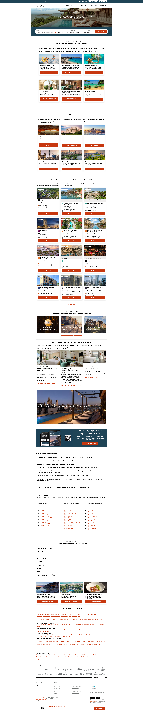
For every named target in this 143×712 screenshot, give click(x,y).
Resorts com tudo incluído (62, 619)
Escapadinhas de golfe (74, 616)
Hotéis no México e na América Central (93, 634)
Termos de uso (93, 688)
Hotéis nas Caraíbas (41, 634)
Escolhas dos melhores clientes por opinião (47, 639)
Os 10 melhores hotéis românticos (65, 639)
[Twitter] (40, 685)
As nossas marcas (93, 5)
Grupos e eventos (83, 5)
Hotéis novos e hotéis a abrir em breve (74, 614)
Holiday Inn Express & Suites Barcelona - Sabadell (47, 288)
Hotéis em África (66, 636)
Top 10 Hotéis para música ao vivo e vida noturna (58, 642)
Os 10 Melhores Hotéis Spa (73, 645)
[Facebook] (37, 685)
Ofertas (75, 5)
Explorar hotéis (57, 686)
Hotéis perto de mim (42, 629)
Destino (37, 30)
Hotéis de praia (40, 619)
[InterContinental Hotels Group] (40, 5)
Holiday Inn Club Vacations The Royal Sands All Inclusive (94, 231)
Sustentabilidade (75, 689)
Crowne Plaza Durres (45, 230)
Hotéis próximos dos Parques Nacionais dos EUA (58, 624)
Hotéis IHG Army (75, 688)
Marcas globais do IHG (58, 688)
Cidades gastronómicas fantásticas (45, 614)
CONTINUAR (99, 708)
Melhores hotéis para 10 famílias (68, 641)
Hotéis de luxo (50, 629)
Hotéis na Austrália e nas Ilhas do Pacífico (73, 634)
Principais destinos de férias (61, 629)
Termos (58, 709)
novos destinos (52, 183)
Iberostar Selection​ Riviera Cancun (72, 260)
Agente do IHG (57, 693)
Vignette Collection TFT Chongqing (72, 287)
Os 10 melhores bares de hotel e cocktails (84, 639)
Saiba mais (93, 701)
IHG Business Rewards (76, 684)
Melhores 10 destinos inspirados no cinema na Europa (63, 406)
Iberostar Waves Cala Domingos (95, 203)
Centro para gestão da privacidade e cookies (97, 690)
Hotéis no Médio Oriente (55, 636)
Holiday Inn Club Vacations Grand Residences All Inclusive (48, 258)
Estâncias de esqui (47, 616)
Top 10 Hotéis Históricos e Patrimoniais (78, 644)
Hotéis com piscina (88, 614)
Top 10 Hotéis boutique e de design (88, 645)
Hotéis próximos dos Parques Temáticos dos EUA (82, 624)
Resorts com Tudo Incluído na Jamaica (51, 621)
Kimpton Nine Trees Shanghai (47, 200)
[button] (103, 1)
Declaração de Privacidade (58, 710)
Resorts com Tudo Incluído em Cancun (78, 619)
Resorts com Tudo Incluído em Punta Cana (71, 621)
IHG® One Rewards (103, 5)
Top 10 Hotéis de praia (54, 641)
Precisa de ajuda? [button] (42, 1)
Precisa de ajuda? (57, 695)
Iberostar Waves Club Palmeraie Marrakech (71, 204)
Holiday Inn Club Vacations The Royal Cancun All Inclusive (71, 231)
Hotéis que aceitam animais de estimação (89, 629)
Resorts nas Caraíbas (50, 619)
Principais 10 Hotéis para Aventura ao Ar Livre (81, 642)
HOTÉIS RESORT (56, 616)
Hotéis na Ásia (59, 634)
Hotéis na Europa (51, 634)
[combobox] (45, 32)
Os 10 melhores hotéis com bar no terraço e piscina (54, 645)
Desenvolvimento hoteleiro (59, 690)
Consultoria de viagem (76, 686)
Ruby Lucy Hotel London (93, 260)
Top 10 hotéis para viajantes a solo (60, 644)
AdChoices (92, 686)
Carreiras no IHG (57, 685)
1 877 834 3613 (49, 698)
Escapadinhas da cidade (59, 614)
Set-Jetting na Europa (74, 629)
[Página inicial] (38, 659)
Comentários (92, 694)
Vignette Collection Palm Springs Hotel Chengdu (95, 288)
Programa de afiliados (58, 691)
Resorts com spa (64, 616)
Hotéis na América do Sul (43, 636)
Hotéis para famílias (41, 624)
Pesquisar (101, 31)
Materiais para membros (76, 691)
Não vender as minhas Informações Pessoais (97, 693)
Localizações (69, 5)
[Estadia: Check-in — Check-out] (61, 32)
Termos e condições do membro (96, 684)
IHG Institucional (75, 693)
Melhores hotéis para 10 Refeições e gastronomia (88, 641)
